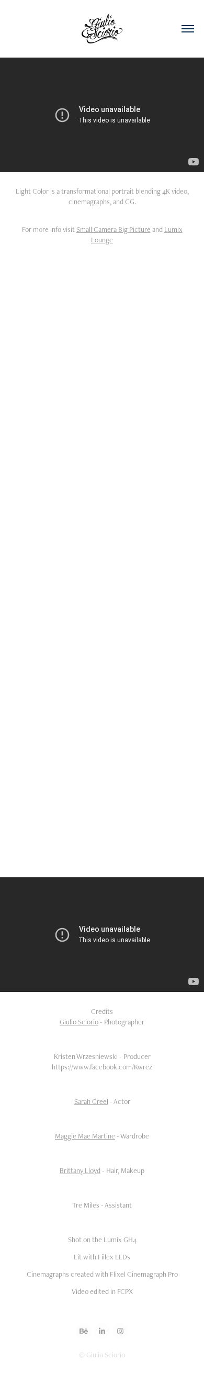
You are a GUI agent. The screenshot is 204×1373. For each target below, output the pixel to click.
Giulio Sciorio (79, 1021)
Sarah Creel (91, 1101)
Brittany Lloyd (80, 1170)
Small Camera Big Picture (113, 229)
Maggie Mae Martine (85, 1136)
